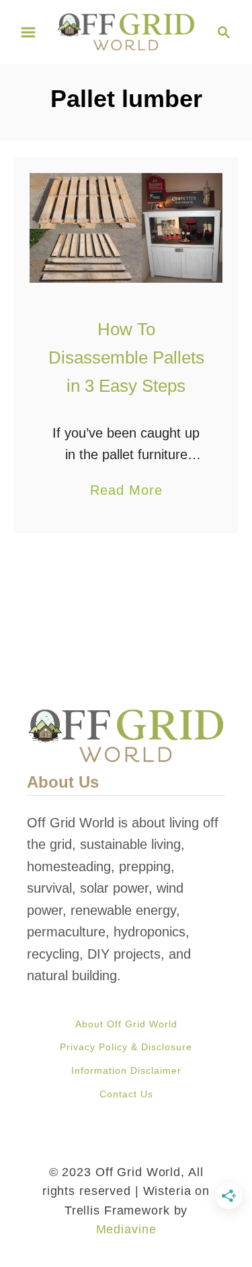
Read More (126, 492)
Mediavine (126, 1229)
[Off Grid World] (126, 31)
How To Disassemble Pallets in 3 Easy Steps (126, 358)
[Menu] (28, 32)
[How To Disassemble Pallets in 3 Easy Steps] (126, 228)
